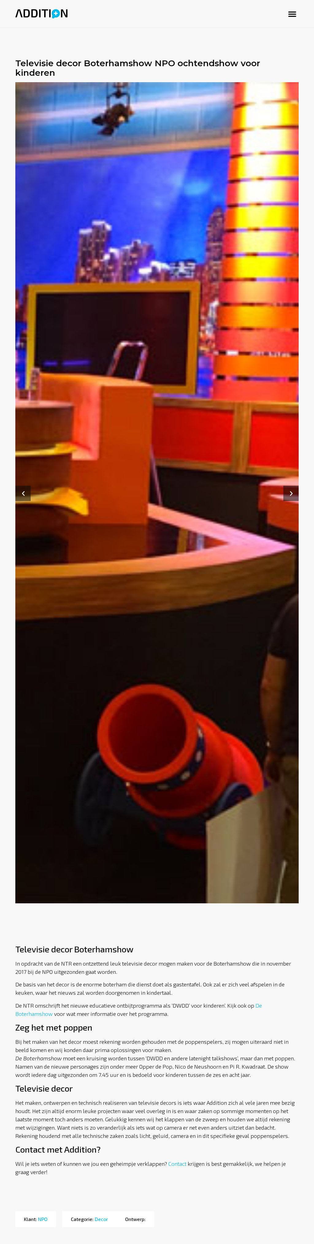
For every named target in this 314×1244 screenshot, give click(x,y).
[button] (292, 13)
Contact (177, 1163)
